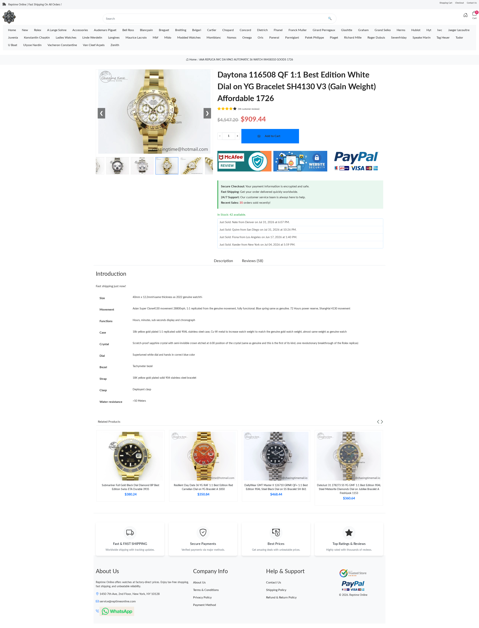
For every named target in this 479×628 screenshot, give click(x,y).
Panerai (274, 37)
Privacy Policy (202, 597)
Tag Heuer (443, 37)
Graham (363, 30)
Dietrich (262, 30)
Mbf (155, 37)
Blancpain (146, 30)
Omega (247, 37)
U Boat (12, 45)
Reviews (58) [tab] (252, 261)
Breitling (180, 30)
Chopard (228, 30)
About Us (199, 582)
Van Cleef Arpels (94, 45)
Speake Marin (422, 37)
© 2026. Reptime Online (353, 595)
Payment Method (204, 604)
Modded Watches (189, 37)
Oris (260, 37)
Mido (167, 37)
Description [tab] (223, 261)
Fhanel (278, 30)
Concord (245, 30)
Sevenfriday (399, 37)
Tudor (459, 37)
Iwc (439, 30)
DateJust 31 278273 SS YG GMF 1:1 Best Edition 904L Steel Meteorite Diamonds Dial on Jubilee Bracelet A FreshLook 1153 (349, 489)
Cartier (211, 30)
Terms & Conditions (206, 590)
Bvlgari (196, 30)
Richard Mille (352, 37)
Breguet (164, 30)
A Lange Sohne (56, 30)
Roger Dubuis (376, 37)
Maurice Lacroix (136, 37)
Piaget (334, 37)
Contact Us (472, 3)
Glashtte (346, 30)
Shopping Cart (446, 3)
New (25, 30)
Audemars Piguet (105, 30)
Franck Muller (298, 30)
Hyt (428, 30)
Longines (114, 37)
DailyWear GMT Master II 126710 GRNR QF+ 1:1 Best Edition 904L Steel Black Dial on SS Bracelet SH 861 (276, 487)
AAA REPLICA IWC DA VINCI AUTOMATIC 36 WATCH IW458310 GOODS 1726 (246, 59)
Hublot (415, 30)
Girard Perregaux (324, 30)
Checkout (459, 3)
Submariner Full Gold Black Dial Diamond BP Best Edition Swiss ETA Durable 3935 (130, 487)
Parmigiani (292, 37)
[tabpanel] (130, 467)
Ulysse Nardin (32, 45)
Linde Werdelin (92, 37)
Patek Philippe (314, 37)
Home (12, 30)
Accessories (80, 30)
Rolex (37, 30)
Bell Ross (128, 30)
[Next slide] (382, 422)
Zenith (115, 45)
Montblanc (214, 37)
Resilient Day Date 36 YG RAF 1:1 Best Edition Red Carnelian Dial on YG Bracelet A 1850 (203, 487)
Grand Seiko (383, 30)
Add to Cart (272, 136)
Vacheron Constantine (62, 45)
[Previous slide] (378, 422)
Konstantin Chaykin (37, 37)
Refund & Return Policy (281, 597)
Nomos (231, 37)
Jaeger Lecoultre (458, 30)
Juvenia (13, 37)
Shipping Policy (276, 590)
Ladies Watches (66, 37)
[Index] (465, 15)
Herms (401, 30)
